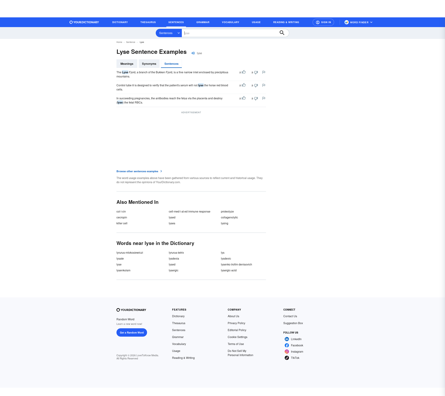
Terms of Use (236, 344)
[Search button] (283, 33)
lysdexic (226, 258)
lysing (224, 223)
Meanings (126, 64)
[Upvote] (244, 72)
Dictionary (178, 316)
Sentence (130, 41)
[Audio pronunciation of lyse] (193, 53)
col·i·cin (121, 211)
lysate (120, 258)
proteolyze (227, 211)
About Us (233, 316)
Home (119, 41)
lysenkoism (123, 270)
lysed (172, 217)
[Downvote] (256, 72)
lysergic (173, 270)
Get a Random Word (132, 332)
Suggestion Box (293, 323)
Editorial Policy (237, 330)
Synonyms (149, 64)
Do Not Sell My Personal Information (240, 353)
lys (222, 253)
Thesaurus (178, 323)
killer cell (121, 223)
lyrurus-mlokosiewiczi (129, 253)
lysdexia (174, 258)
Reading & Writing (183, 358)
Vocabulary (179, 344)
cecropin (121, 217)
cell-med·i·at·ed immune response (189, 211)
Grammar (178, 337)
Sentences (165, 33)
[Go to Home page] (84, 22)
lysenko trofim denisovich (236, 264)
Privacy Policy (236, 323)
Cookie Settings (237, 337)
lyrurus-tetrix (176, 253)
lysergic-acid (229, 270)
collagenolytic (229, 217)
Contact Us (290, 316)
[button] (323, 22)
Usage (176, 351)
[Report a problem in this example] (264, 72)
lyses (172, 223)
